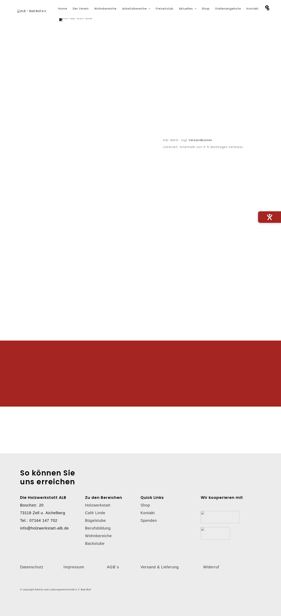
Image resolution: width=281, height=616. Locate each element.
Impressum (73, 567)
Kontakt (147, 513)
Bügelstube (95, 520)
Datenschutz (31, 567)
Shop (145, 505)
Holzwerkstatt (97, 505)
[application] (148, 8)
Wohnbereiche (98, 536)
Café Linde (95, 513)
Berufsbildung (98, 528)
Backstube (95, 543)
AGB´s (113, 567)
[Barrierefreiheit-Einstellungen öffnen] (269, 217)
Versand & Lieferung (159, 567)
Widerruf (211, 567)
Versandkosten (200, 140)
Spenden (148, 520)
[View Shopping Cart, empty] (268, 11)
